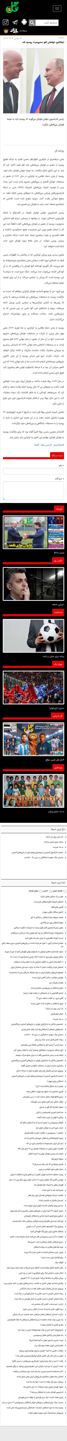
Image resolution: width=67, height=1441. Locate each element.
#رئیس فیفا (46, 445)
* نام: (61, 465)
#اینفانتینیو (59, 445)
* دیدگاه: (59, 478)
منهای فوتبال (33, 890)
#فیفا (36, 445)
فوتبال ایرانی (57, 890)
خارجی (45, 890)
